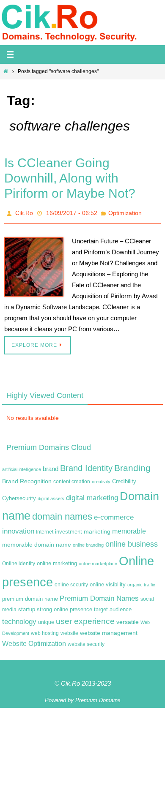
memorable (129, 529)
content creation (71, 479)
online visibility (108, 583)
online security (71, 582)
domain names (62, 514)
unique (46, 620)
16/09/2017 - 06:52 (71, 212)
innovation (18, 529)
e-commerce (114, 515)
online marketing (57, 561)
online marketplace (98, 561)
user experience (85, 619)
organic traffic (141, 582)
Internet (44, 530)
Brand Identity (86, 466)
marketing (97, 529)
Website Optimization (34, 641)
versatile (127, 619)
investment (68, 530)
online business (131, 541)
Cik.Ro (24, 212)
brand (50, 466)
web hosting (45, 631)
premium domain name (30, 596)
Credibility (124, 479)
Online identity (18, 561)
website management (109, 630)
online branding (88, 542)
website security (86, 641)
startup (26, 607)
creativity (101, 479)
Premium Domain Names (99, 596)
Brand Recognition (27, 478)
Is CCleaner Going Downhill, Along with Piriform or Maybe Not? (69, 178)
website (69, 630)
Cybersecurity (19, 496)
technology (19, 619)
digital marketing (92, 495)
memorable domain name (36, 542)
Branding (132, 466)
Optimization (125, 212)
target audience (113, 607)
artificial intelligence (21, 467)
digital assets (51, 495)
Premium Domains (98, 698)
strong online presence (64, 607)
